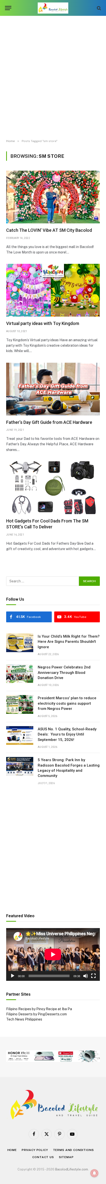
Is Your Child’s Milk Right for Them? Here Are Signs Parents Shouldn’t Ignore (69, 641)
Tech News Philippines (24, 1019)
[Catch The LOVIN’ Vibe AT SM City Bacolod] (53, 197)
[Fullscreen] (93, 975)
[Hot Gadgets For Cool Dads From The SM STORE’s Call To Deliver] (53, 487)
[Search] (98, 8)
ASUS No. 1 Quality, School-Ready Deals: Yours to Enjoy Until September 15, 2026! (67, 734)
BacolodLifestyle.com (71, 1169)
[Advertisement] (53, 78)
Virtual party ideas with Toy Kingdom (42, 323)
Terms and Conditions (73, 1150)
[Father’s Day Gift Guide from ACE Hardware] (53, 389)
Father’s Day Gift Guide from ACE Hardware (49, 422)
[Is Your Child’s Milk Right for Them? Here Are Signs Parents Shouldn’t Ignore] (19, 642)
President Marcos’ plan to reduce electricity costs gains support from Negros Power (67, 703)
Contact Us (43, 1157)
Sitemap (66, 1157)
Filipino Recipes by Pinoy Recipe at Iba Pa (39, 1009)
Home (12, 1150)
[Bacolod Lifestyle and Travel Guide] (53, 8)
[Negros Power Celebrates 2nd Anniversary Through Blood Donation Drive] (19, 673)
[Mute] (85, 975)
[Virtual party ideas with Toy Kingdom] (53, 290)
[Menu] (8, 8)
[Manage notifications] (94, 1173)
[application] (53, 954)
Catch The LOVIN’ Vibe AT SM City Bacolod (49, 230)
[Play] (12, 975)
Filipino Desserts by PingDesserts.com (36, 1014)
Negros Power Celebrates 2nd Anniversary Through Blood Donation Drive (64, 672)
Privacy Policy (35, 1150)
